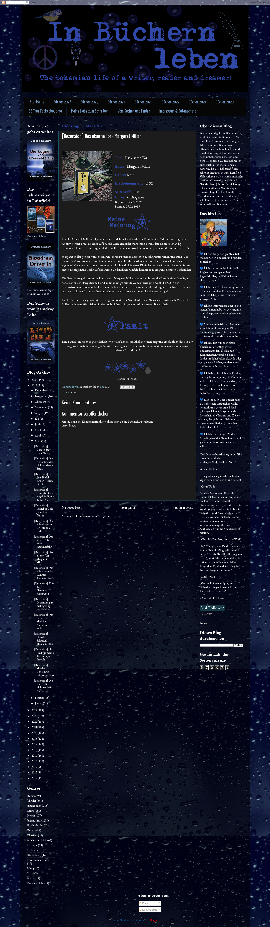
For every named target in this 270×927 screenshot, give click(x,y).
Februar (40, 697)
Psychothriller (35, 825)
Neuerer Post (72, 507)
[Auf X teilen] (127, 387)
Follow (204, 623)
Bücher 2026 (62, 102)
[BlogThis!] (124, 387)
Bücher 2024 (116, 102)
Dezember (41, 390)
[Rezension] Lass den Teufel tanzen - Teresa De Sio (43, 479)
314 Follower (212, 607)
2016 (35, 755)
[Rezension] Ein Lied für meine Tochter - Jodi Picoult (44, 654)
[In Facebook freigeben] (130, 387)
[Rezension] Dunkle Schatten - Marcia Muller (43, 639)
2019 (35, 738)
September (41, 407)
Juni (37, 424)
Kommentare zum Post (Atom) (93, 516)
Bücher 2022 (171, 102)
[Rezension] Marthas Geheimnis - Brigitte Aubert (44, 670)
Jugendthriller (35, 820)
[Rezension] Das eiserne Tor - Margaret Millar (43, 557)
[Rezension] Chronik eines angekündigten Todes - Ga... (44, 495)
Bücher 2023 (143, 102)
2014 (35, 767)
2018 (35, 744)
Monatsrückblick (37, 840)
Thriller (31, 800)
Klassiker (32, 835)
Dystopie (32, 845)
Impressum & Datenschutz (177, 111)
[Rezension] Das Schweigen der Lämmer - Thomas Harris (44, 573)
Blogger (153, 920)
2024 (35, 710)
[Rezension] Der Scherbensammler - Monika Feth (44, 526)
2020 (35, 733)
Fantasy (31, 830)
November (41, 396)
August (39, 413)
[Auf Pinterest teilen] (133, 387)
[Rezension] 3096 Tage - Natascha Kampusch (44, 588)
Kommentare (149, 910)
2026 (35, 380)
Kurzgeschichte (36, 883)
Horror (31, 815)
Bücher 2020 (225, 102)
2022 (35, 721)
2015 (35, 761)
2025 (35, 385)
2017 (35, 750)
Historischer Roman (38, 860)
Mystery (31, 878)
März (38, 441)
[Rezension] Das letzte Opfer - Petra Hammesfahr (43, 542)
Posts (144, 903)
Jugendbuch (34, 805)
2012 (35, 778)
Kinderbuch (34, 855)
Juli (37, 418)
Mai (37, 430)
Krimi (73, 392)
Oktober (40, 401)
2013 (35, 772)
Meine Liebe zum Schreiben (89, 111)
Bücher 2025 (89, 102)
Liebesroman (34, 850)
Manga (31, 868)
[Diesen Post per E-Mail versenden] (121, 387)
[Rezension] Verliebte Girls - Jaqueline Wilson (44, 510)
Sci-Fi (30, 873)
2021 (35, 727)
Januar (39, 703)
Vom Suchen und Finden (134, 111)
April (38, 435)
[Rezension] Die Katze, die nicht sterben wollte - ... (43, 686)
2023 (35, 716)
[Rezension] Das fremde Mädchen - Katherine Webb (43, 621)
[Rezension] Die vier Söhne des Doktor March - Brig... (44, 463)
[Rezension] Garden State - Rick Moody (43, 449)
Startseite (37, 102)
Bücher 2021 (198, 102)
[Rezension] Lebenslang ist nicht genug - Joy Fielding (43, 604)
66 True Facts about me (45, 111)
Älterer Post (184, 507)
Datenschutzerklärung (140, 421)
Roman (31, 796)
